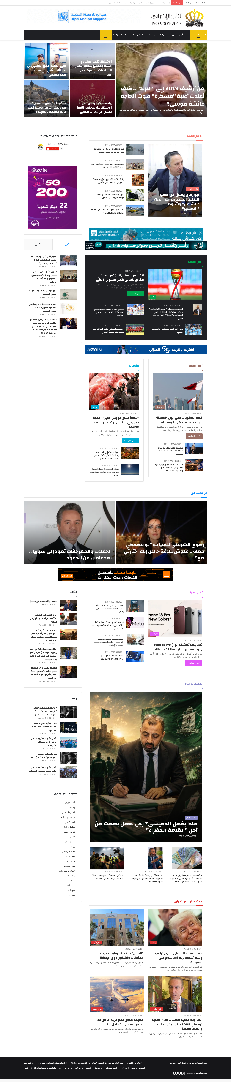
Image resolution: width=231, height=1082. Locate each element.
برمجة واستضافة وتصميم (196, 1073)
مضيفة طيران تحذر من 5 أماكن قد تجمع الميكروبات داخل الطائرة (120, 1022)
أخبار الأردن (184, 35)
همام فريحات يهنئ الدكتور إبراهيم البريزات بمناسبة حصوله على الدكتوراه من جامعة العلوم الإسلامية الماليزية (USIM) (43, 326)
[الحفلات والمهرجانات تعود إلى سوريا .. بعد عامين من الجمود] (69, 532)
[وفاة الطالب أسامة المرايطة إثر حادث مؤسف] (68, 758)
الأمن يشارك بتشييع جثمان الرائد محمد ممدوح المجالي (43, 769)
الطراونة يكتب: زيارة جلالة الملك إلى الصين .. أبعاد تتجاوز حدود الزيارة (44, 259)
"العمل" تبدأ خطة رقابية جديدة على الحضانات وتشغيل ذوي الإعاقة (119, 955)
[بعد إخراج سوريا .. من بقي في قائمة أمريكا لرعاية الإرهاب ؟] (135, 210)
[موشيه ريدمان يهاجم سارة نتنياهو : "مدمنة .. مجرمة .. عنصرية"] (194, 448)
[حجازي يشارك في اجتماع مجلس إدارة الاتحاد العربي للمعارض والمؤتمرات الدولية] (68, 276)
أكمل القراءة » (135, 294)
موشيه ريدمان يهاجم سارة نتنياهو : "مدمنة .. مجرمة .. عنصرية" (170, 451)
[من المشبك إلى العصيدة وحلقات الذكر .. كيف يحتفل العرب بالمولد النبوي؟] (130, 453)
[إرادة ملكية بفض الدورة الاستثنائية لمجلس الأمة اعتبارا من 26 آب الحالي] (92, 98)
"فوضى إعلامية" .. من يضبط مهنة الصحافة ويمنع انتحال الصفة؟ (108, 877)
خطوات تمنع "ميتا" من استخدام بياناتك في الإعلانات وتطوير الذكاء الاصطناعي (108, 625)
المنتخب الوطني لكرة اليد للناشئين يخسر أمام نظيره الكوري (108, 330)
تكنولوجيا (71, 837)
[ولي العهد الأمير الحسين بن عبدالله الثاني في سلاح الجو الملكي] (46, 61)
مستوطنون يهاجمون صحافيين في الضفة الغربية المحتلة (107, 165)
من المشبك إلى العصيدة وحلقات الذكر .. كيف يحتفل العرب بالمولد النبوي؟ (106, 455)
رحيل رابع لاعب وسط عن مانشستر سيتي (167, 330)
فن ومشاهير (69, 866)
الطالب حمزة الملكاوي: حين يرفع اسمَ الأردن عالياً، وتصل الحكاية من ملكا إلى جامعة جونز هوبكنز (43, 654)
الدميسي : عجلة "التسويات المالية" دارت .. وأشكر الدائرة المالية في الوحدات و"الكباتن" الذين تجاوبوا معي (166, 313)
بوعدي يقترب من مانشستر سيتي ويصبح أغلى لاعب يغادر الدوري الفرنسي (108, 312)
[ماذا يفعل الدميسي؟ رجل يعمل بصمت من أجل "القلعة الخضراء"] (146, 767)
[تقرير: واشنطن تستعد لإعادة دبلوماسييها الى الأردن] (135, 195)
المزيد (106, 35)
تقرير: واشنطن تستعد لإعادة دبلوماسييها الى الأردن (110, 196)
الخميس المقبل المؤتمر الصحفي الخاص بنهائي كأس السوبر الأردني (120, 277)
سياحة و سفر (69, 851)
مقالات (72, 880)
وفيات (72, 895)
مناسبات (71, 885)
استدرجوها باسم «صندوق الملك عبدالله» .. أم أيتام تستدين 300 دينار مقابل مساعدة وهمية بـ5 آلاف (186, 878)
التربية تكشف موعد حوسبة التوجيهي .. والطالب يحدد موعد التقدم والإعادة (109, 642)
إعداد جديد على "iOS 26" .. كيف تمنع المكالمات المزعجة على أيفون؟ (109, 609)
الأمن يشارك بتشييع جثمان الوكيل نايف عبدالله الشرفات (44, 742)
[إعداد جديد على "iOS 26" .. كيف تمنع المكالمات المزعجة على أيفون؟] (135, 606)
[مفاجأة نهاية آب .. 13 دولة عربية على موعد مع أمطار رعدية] (135, 149)
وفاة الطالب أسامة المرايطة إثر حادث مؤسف (44, 756)
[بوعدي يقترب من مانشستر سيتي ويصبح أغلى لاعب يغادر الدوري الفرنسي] (135, 309)
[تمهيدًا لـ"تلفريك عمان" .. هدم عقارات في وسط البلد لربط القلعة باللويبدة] (46, 98)
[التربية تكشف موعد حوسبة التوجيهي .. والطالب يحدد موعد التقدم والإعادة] (135, 639)
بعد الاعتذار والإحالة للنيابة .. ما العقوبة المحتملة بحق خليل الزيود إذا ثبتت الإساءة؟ (147, 878)
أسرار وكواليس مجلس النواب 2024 (46, 1068)
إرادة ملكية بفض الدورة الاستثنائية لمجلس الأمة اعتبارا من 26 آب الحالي (94, 107)
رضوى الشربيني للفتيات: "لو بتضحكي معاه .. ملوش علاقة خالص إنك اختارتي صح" (164, 551)
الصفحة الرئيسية (198, 35)
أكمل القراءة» (194, 436)
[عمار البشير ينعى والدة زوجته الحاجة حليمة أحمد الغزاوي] (68, 727)
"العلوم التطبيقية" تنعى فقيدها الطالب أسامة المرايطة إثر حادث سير (45, 711)
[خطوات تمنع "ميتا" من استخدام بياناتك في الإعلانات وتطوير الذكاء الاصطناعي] (135, 622)
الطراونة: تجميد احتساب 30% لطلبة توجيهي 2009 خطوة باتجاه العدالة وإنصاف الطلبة (177, 1024)
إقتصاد (72, 807)
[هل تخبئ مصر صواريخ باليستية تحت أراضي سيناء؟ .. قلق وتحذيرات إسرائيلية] (194, 465)
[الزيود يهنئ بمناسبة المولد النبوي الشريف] (68, 294)
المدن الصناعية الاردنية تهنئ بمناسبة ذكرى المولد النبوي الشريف (43, 307)
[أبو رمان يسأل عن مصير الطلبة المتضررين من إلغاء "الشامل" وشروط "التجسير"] (175, 180)
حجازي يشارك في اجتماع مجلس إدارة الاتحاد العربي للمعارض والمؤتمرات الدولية (44, 277)
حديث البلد (70, 841)
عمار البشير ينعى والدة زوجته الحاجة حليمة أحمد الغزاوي (44, 726)
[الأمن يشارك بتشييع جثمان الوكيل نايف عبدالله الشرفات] (68, 742)
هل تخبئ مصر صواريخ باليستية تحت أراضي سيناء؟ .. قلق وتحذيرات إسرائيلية (169, 468)
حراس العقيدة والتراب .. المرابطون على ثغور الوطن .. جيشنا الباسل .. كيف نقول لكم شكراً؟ (43, 635)
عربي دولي (171, 35)
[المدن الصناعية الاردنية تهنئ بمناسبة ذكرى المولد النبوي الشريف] (68, 308)
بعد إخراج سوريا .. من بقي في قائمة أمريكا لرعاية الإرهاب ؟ (107, 211)
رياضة (132, 35)
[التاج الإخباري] (178, 18)
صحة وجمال (69, 856)
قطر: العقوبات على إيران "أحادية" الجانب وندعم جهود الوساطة (179, 420)
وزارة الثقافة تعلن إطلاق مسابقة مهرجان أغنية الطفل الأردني (108, 181)
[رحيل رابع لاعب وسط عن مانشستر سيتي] (194, 329)
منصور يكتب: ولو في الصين (43, 601)
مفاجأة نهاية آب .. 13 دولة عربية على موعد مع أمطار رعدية (109, 150)
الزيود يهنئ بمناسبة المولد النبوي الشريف (43, 292)
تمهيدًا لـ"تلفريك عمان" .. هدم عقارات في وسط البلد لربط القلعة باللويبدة (47, 107)
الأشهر (38, 244)
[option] (115, 80)
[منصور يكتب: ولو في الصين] (68, 605)
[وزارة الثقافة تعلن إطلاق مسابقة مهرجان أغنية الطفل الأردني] (138, 180)
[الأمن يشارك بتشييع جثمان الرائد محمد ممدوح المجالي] (68, 772)
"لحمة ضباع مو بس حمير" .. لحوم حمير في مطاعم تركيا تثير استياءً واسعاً (116, 422)
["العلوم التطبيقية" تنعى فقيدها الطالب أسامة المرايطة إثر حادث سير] (68, 712)
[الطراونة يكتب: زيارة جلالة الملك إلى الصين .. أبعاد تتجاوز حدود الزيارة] (68, 260)
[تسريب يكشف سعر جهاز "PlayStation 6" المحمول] (135, 656)
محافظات (70, 876)
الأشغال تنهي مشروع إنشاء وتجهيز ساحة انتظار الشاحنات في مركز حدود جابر (93, 68)
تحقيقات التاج (143, 35)
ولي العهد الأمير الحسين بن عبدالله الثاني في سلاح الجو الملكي (46, 70)
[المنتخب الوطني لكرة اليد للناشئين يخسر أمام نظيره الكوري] (135, 329)
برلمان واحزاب (158, 35)
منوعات (71, 890)
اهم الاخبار (70, 822)
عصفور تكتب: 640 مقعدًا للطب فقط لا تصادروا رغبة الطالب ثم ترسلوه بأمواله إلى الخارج (44, 673)
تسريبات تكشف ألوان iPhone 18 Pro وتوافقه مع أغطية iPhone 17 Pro (176, 647)
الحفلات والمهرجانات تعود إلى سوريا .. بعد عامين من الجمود (70, 554)
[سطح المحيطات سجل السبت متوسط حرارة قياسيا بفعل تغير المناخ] (130, 469)
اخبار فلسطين (68, 812)
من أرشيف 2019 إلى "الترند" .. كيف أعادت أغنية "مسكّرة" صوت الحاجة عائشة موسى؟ (162, 96)
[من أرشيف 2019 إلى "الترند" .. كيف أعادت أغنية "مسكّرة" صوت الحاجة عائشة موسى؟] (161, 80)
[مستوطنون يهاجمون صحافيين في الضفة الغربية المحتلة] (135, 164)
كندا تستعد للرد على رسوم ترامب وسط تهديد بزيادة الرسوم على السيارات (178, 957)
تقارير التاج (68, 1068)
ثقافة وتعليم (69, 832)
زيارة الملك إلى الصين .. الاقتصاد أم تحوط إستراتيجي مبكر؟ (43, 618)
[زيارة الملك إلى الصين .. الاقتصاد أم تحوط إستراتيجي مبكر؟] (68, 619)
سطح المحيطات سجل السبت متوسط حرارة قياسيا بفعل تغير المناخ (104, 472)
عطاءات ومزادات (120, 35)
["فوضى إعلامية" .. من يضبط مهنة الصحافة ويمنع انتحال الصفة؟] (107, 858)
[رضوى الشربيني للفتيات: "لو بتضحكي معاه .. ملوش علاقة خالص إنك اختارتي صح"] (161, 532)
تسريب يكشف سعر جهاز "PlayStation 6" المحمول (111, 657)
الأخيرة (67, 244)
